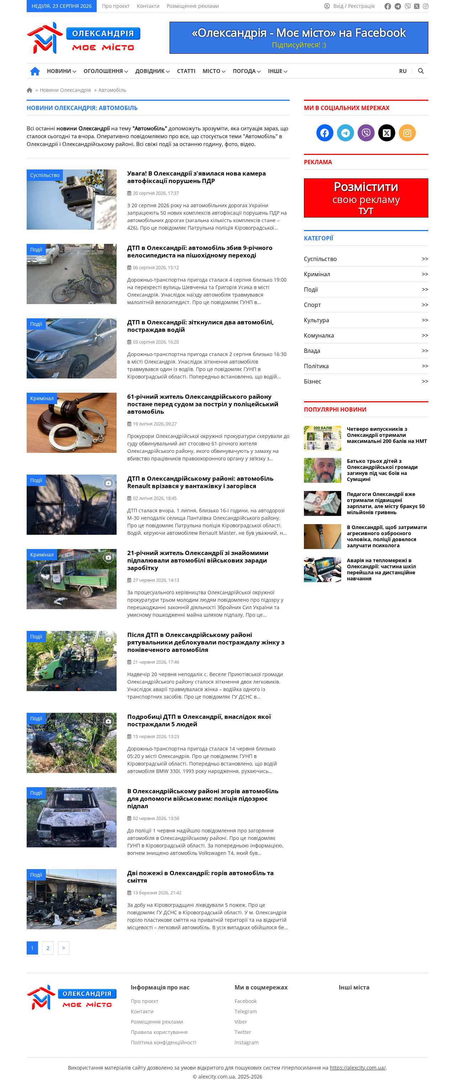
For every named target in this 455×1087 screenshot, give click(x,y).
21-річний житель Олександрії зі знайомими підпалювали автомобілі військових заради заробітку (197, 560)
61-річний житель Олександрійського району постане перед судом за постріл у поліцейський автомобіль (202, 404)
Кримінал (42, 398)
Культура (366, 320)
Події (36, 249)
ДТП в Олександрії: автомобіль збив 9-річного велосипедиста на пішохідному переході (200, 251)
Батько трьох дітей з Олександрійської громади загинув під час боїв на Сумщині (382, 470)
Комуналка (366, 335)
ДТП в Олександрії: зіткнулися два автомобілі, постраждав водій (200, 326)
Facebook (246, 1001)
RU (403, 70)
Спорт (366, 305)
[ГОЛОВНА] (35, 71)
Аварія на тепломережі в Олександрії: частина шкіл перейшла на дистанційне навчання (381, 569)
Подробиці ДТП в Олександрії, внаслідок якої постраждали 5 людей (199, 720)
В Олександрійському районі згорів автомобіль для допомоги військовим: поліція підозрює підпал (202, 798)
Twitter (243, 1032)
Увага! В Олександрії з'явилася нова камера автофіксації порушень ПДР (196, 177)
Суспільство (44, 175)
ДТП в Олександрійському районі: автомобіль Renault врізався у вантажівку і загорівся (200, 482)
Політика (366, 366)
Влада (366, 351)
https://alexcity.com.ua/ (358, 1067)
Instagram (247, 1042)
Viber (241, 1021)
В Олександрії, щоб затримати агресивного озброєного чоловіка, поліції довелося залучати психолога (387, 536)
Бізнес (366, 381)
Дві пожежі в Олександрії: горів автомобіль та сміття (200, 876)
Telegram (246, 1011)
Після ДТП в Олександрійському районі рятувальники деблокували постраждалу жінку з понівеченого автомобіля (205, 642)
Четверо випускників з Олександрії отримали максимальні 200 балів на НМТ (387, 435)
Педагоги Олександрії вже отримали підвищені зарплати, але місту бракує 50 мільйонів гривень (386, 503)
